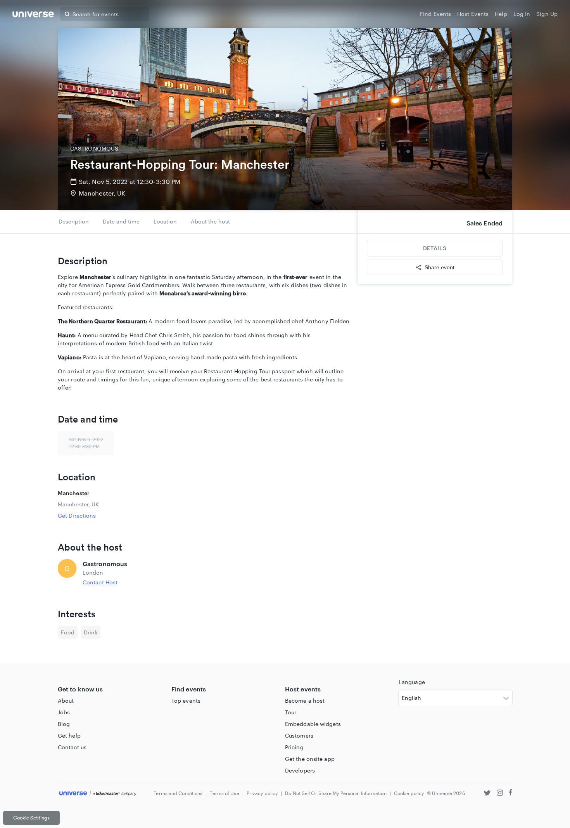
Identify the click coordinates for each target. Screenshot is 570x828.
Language (412, 682)
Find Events (435, 13)
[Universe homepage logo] (33, 15)
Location (165, 221)
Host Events (473, 13)
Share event (439, 267)
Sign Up (547, 13)
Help (501, 13)
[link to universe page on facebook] (510, 793)
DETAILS (434, 248)
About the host (210, 221)
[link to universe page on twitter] (487, 793)
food (67, 632)
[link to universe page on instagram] (500, 793)
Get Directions (77, 515)
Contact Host (100, 582)
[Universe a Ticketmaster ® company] (98, 793)
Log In (521, 13)
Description (74, 221)
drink (90, 632)
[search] (67, 14)
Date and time (121, 221)
